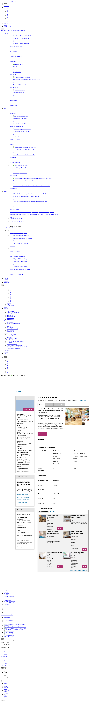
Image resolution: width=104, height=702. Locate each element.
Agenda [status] (5, 673)
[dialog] (52, 692)
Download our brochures (10, 601)
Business (6, 23)
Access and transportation (7, 615)
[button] (53, 70)
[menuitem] (55, 70)
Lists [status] (5, 675)
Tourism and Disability (9, 603)
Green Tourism (7, 26)
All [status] (4, 671)
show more (43, 430)
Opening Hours (7, 600)
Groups (5, 25)
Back (19, 391)
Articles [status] (5, 672)
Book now (42, 434)
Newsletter (6, 604)
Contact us (6, 598)
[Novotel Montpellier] (73, 416)
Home (5, 307)
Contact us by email (22, 494)
